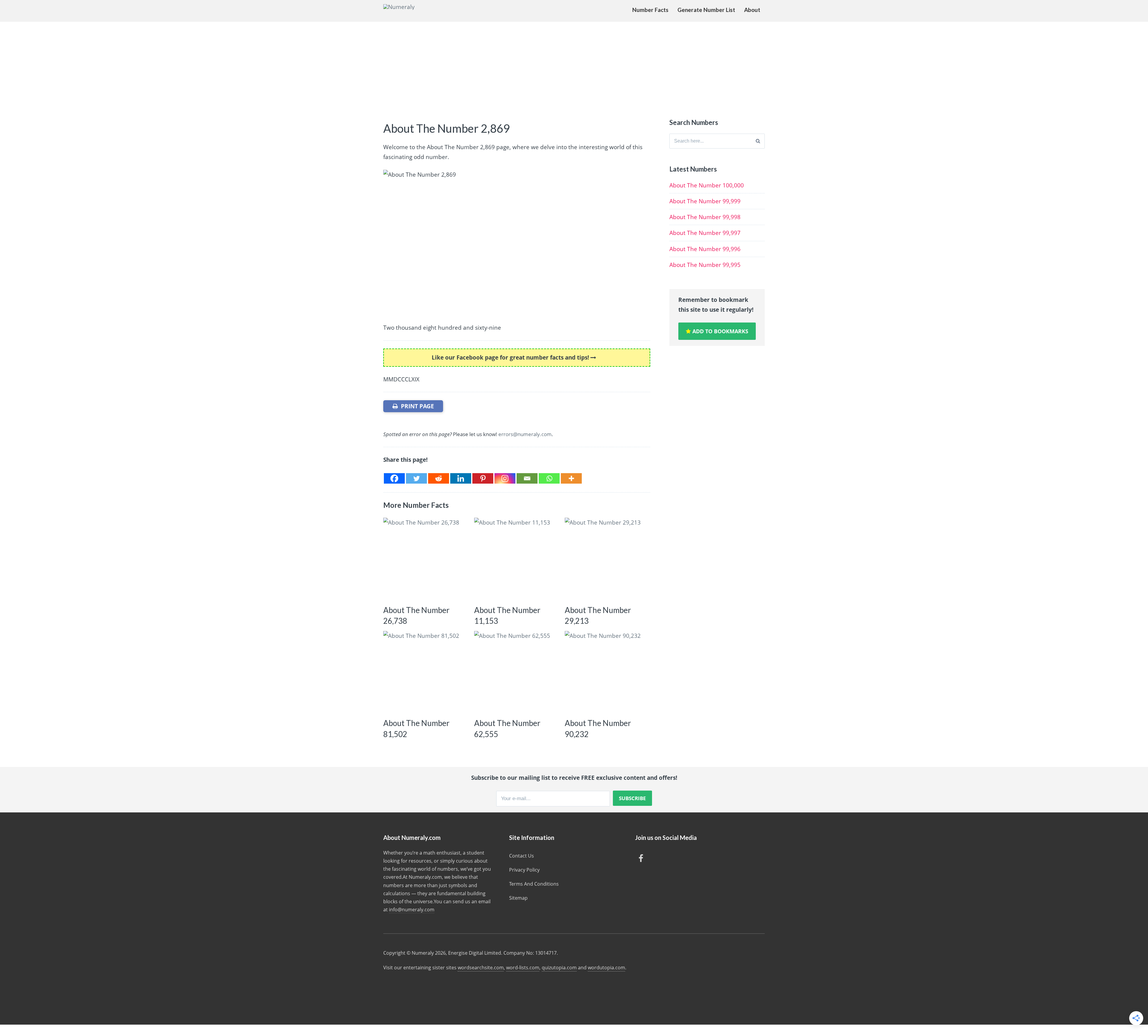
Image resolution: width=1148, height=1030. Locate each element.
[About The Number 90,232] (606, 672)
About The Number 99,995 (705, 265)
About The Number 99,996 (705, 249)
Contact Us (521, 855)
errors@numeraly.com (525, 434)
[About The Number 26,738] (424, 559)
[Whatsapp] (549, 478)
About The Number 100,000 (706, 185)
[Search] (758, 141)
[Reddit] (438, 478)
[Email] (527, 478)
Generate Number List (706, 9)
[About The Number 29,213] (606, 559)
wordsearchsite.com (481, 967)
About (752, 9)
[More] (571, 478)
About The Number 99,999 (705, 201)
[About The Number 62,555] (515, 672)
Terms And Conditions (534, 884)
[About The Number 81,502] (424, 672)
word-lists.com (522, 967)
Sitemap (518, 898)
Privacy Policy (524, 870)
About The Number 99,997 (705, 233)
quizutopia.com (559, 967)
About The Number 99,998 (705, 217)
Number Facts (650, 9)
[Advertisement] (574, 66)
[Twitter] (416, 478)
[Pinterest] (482, 478)
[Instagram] (504, 478)
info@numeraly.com (411, 909)
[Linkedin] (460, 478)
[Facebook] (394, 478)
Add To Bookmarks (719, 331)
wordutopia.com (606, 967)
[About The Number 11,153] (515, 559)
